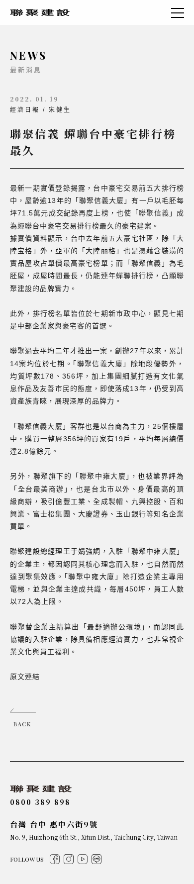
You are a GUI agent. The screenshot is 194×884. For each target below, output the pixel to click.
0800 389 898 (40, 802)
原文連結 (25, 677)
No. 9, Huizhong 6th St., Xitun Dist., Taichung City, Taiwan (94, 837)
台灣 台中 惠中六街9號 (54, 824)
